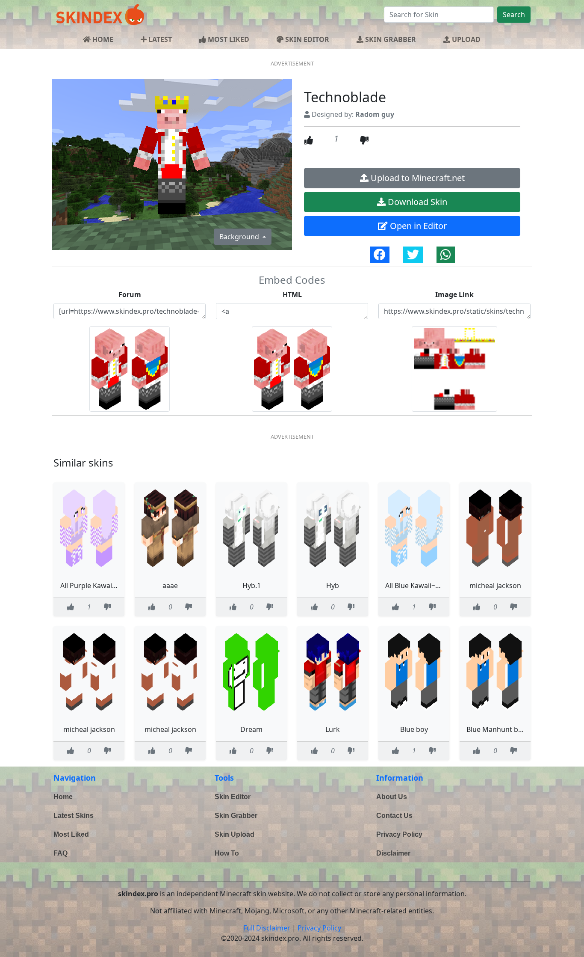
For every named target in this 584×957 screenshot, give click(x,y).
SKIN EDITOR (306, 39)
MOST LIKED (227, 39)
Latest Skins (73, 815)
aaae (170, 585)
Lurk (332, 729)
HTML (292, 294)
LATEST (159, 39)
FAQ (60, 853)
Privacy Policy (399, 834)
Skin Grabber (236, 815)
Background (240, 236)
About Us (391, 796)
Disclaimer (393, 853)
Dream (251, 729)
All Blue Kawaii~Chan (418, 585)
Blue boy (414, 729)
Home (63, 796)
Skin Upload (234, 834)
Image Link (454, 294)
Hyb (332, 585)
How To (227, 853)
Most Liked (71, 834)
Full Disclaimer (266, 928)
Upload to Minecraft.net (417, 178)
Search (514, 14)
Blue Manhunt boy (496, 729)
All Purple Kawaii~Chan (97, 585)
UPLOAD (465, 39)
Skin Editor (233, 796)
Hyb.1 (251, 585)
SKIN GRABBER (389, 39)
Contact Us (394, 815)
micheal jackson (495, 585)
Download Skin (416, 202)
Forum (129, 294)
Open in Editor (417, 226)
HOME (102, 39)
